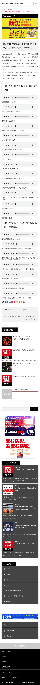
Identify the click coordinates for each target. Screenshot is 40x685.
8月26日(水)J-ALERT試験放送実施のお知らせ (25, 489)
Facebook (10, 630)
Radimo (8, 574)
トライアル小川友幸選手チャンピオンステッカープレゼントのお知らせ (19, 318)
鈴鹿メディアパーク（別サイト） (11, 677)
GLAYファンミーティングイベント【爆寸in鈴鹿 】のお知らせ (24, 338)
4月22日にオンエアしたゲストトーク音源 (25, 364)
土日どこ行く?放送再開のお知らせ (24, 350)
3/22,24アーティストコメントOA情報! (15, 310)
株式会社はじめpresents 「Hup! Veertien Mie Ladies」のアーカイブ (25, 508)
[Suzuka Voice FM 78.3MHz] (13, 3)
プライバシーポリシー (8, 672)
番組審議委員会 (6, 667)
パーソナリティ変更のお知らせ (14, 596)
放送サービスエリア (7, 651)
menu (36, 3)
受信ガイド (5, 656)
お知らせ (10, 9)
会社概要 (4, 661)
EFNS (7, 569)
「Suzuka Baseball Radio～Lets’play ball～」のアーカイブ (25, 526)
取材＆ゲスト (9, 601)
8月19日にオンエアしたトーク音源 (24, 469)
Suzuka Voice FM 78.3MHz (16, 682)
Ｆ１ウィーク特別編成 (20, 390)
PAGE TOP (21, 646)
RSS (9, 636)
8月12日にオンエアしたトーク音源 (24, 544)
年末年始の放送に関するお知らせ (24, 376)
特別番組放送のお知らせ (14, 590)
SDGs (7, 580)
